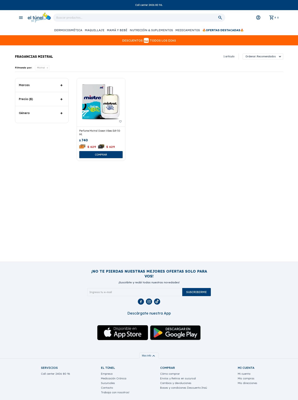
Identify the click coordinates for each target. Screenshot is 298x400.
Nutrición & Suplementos (151, 30)
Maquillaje (94, 30)
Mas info (149, 355)
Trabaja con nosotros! (115, 392)
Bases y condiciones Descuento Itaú (183, 387)
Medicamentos (187, 30)
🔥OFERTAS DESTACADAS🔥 (223, 30)
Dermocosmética (68, 30)
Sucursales (108, 383)
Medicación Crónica (113, 378)
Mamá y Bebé (117, 30)
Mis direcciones (247, 383)
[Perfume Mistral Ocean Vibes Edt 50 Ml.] (101, 102)
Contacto (107, 387)
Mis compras (246, 378)
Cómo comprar (170, 373)
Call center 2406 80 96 (55, 373)
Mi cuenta (244, 373)
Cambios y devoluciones (175, 383)
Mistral (41, 67)
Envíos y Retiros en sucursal (178, 378)
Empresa (107, 373)
